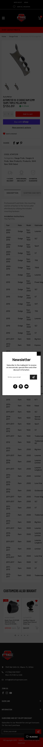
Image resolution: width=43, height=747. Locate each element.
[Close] (39, 354)
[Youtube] (21, 386)
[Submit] (33, 377)
